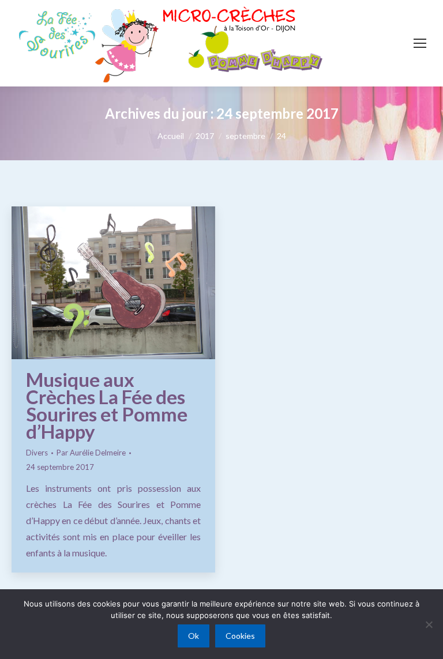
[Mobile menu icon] (419, 43)
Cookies (240, 636)
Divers (37, 452)
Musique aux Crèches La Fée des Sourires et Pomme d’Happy (106, 405)
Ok (193, 636)
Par (91, 452)
